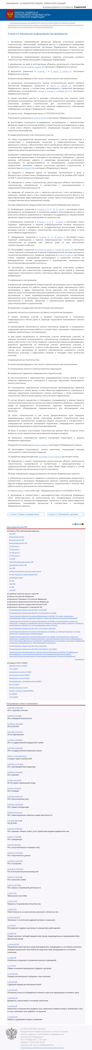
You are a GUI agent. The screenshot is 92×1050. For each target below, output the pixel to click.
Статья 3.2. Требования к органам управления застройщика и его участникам (65, 514)
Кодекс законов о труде (18, 687)
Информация (12, 3)
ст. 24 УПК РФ (12, 990)
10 (54, 209)
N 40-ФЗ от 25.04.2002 (15, 724)
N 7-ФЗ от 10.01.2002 (14, 780)
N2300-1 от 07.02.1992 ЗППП (16, 756)
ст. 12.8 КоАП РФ (13, 944)
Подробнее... (80, 659)
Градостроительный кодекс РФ (21, 562)
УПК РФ (12, 590)
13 (52, 237)
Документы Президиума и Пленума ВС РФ (25, 607)
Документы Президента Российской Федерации (28, 599)
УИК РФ (12, 584)
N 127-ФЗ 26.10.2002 (14, 845)
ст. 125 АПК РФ (12, 1017)
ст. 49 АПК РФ (12, 1006)
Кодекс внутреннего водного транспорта (25, 571)
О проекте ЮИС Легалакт (31, 3)
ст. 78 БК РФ (11, 933)
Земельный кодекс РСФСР (19, 678)
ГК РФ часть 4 (14, 556)
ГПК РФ (12, 559)
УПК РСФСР (13, 697)
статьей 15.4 (29, 168)
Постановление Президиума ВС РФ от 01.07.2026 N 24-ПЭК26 (32, 613)
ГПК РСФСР (13, 669)
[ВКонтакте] (75, 523)
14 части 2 (59, 237)
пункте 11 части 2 (65, 255)
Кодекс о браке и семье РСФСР (21, 691)
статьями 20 (62, 91)
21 (71, 91)
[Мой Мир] (82, 523)
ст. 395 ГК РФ (11, 909)
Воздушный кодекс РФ (18, 543)
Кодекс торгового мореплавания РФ (23, 574)
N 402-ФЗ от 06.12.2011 (15, 796)
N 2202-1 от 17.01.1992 (14, 837)
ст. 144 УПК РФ (12, 974)
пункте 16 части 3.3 (64, 250)
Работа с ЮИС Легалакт (55, 3)
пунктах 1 (42, 71)
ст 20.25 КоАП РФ (13, 917)
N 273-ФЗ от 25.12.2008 (15, 764)
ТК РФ (11, 581)
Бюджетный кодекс (16, 537)
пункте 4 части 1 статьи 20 (32, 67)
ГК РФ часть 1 (14, 546)
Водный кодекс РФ (16, 540)
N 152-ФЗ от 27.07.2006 (15, 853)
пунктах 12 (44, 237)
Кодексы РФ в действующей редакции (24, 531)
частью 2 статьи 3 (46, 91)
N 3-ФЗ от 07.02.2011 (14, 788)
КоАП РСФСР (14, 684)
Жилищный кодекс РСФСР (19, 675)
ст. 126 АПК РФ (12, 998)
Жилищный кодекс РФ (18, 565)
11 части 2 (60, 222)
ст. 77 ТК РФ (11, 966)
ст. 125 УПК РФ (12, 982)
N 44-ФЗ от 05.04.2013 (15, 861)
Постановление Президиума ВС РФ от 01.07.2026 (28, 610)
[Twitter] (78, 523)
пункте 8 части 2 (45, 250)
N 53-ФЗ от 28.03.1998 (14, 877)
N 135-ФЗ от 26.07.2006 (15, 804)
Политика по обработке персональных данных (42, 1048)
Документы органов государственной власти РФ (28, 604)
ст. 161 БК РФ (11, 958)
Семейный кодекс (16, 577)
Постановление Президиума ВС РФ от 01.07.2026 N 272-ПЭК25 (33, 649)
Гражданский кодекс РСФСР (20, 672)
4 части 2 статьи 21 (61, 71)
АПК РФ (12, 534)
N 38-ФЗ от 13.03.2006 (14, 772)
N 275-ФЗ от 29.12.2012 (15, 748)
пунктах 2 (41, 209)
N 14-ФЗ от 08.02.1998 (14, 821)
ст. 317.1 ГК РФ (12, 901)
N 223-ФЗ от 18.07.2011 (14, 829)
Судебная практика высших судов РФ (23, 594)
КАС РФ (12, 568)
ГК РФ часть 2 (14, 549)
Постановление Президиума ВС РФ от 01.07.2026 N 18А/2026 (32, 628)
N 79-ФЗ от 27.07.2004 (15, 740)
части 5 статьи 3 (40, 118)
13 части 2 (61, 209)
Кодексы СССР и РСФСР (18, 663)
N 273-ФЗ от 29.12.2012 (15, 732)
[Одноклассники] (80, 523)
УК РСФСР (13, 694)
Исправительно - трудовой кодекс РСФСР (25, 681)
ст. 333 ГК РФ (11, 893)
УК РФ (11, 587)
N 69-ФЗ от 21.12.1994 (14, 716)
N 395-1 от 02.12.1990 (14, 885)
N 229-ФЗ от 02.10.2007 (15, 869)
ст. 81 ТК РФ (11, 925)
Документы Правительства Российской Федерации (29, 602)
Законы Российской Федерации (21, 596)
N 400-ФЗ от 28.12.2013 (15, 708)
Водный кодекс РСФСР (18, 666)
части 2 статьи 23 (60, 86)
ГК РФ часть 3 (14, 552)
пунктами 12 (44, 457)
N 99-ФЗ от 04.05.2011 (14, 812)
